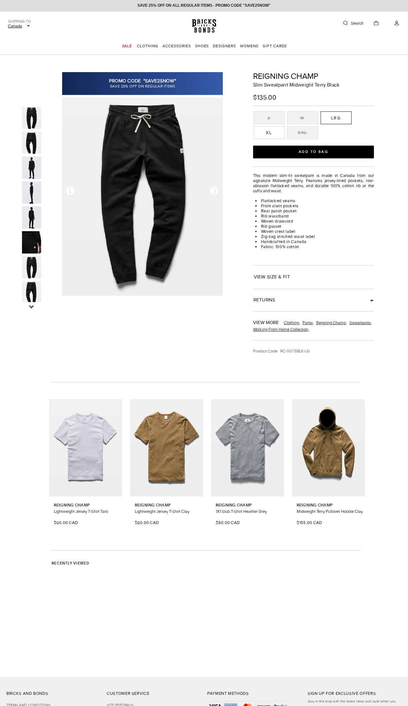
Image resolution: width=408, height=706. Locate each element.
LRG (336, 118)
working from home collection (280, 329)
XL (269, 132)
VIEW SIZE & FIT (272, 277)
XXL (302, 132)
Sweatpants (360, 322)
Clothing (291, 322)
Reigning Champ (285, 76)
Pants (307, 322)
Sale (127, 46)
